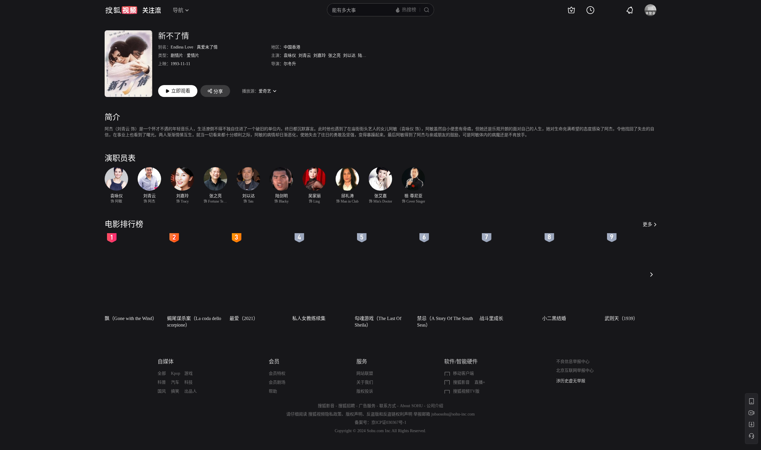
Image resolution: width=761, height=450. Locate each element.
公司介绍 (435, 406)
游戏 (188, 373)
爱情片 (193, 55)
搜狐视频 (121, 10)
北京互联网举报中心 (575, 370)
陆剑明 (364, 55)
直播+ (479, 382)
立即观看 (180, 90)
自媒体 (166, 362)
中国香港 (292, 47)
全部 (162, 373)
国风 (162, 391)
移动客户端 (463, 373)
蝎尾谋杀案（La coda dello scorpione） (194, 321)
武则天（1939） (621, 318)
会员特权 (277, 373)
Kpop (175, 373)
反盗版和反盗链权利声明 (389, 414)
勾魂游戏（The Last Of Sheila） (378, 321)
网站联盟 (364, 373)
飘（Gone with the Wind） (131, 318)
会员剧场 (277, 382)
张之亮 (334, 55)
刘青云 (304, 55)
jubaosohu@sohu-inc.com (453, 414)
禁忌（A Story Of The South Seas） (445, 321)
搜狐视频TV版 (466, 391)
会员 (274, 362)
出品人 (190, 391)
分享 (218, 91)
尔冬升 (290, 64)
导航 (178, 10)
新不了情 (173, 36)
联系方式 (387, 406)
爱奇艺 (265, 91)
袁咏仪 (290, 55)
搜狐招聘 (346, 406)
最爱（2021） (243, 318)
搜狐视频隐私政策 (325, 414)
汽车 (175, 382)
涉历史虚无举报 (570, 381)
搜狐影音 (461, 382)
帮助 (273, 391)
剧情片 (177, 55)
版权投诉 (364, 391)
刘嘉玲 (319, 55)
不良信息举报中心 (572, 361)
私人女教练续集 (309, 318)
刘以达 (349, 55)
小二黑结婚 (554, 318)
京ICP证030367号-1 (388, 422)
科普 (162, 382)
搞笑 (175, 391)
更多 (647, 224)
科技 (188, 382)
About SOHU (411, 406)
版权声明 (354, 414)
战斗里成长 (491, 318)
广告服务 (367, 406)
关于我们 (364, 382)
